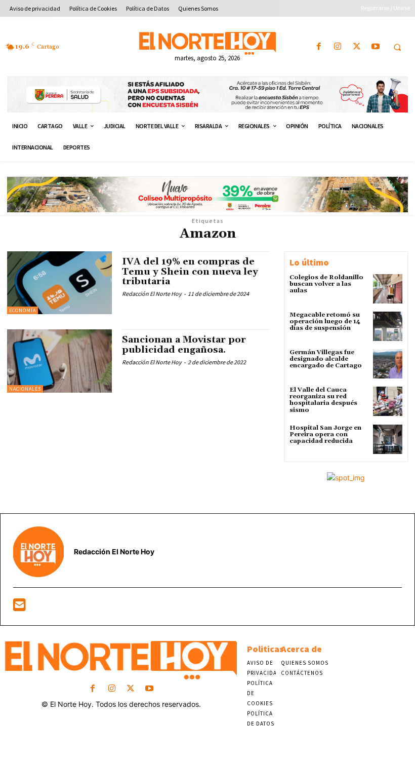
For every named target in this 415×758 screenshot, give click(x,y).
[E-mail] (19, 607)
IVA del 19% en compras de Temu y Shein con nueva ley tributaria (190, 272)
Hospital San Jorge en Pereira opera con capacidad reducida (325, 434)
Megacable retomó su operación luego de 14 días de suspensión (324, 321)
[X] (356, 47)
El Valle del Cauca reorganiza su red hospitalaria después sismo (323, 400)
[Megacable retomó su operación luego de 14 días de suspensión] (387, 326)
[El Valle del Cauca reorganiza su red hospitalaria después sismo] (387, 401)
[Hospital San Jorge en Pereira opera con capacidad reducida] (387, 439)
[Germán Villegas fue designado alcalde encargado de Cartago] (387, 363)
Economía (22, 310)
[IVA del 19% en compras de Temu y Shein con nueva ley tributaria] (59, 282)
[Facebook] (319, 47)
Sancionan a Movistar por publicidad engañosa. (184, 345)
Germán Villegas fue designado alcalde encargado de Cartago (325, 359)
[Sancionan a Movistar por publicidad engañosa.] (59, 360)
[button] (397, 47)
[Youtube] (375, 47)
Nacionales (25, 389)
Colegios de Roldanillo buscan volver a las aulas (326, 284)
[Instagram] (338, 47)
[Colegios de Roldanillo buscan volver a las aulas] (387, 289)
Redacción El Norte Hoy (152, 293)
